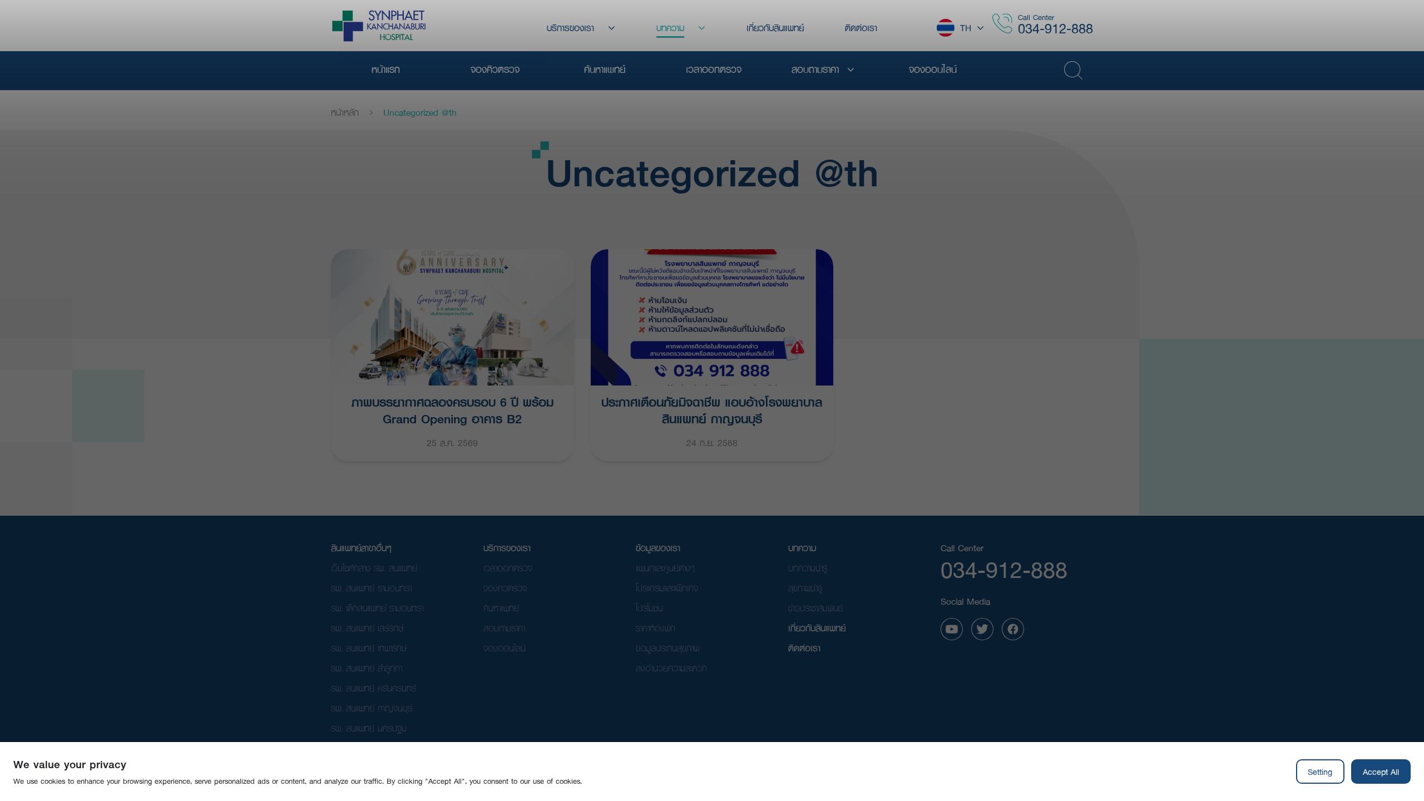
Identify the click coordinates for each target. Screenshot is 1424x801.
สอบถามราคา (504, 628)
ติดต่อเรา (804, 648)
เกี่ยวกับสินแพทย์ (817, 628)
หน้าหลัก (345, 112)
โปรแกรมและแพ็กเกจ (667, 588)
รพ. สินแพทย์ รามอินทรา (371, 588)
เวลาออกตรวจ (507, 568)
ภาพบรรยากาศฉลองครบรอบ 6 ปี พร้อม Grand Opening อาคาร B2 (452, 409)
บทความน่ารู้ (807, 568)
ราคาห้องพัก (655, 628)
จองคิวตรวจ (505, 588)
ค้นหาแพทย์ (501, 608)
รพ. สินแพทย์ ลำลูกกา (366, 668)
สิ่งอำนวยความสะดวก (671, 668)
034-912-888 (1055, 28)
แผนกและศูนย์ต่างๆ (665, 568)
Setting (1320, 771)
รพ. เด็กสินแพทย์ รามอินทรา (377, 608)
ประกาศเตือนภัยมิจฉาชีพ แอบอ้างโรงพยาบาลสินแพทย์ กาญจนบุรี (711, 409)
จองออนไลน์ (504, 648)
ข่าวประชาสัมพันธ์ (815, 608)
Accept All (1381, 771)
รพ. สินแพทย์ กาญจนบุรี (371, 708)
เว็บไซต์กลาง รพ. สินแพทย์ (374, 568)
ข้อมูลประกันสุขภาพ (667, 648)
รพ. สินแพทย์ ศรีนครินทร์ (373, 688)
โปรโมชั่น (649, 608)
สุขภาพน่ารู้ (805, 588)
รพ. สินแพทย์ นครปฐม (369, 728)
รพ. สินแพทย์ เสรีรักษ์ (367, 628)
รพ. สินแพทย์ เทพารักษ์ (369, 648)
